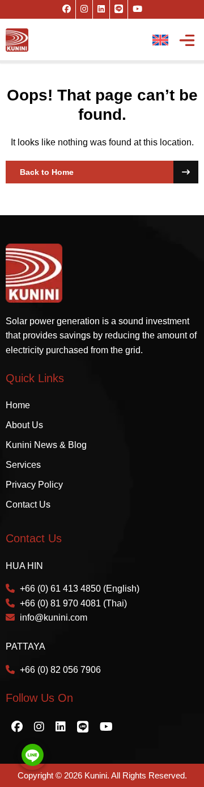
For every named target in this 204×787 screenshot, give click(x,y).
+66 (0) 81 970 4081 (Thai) (73, 603)
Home (18, 405)
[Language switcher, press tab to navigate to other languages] (160, 40)
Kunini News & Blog (46, 445)
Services (23, 465)
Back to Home (47, 172)
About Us (24, 425)
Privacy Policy (34, 484)
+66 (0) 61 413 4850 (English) (79, 588)
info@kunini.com (53, 617)
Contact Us (28, 504)
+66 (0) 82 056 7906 (60, 670)
